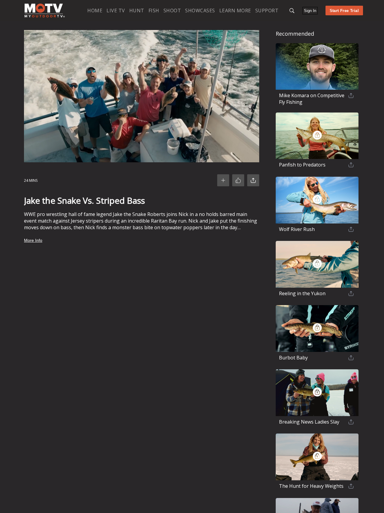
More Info (33, 240)
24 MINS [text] (31, 180)
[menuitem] (95, 10)
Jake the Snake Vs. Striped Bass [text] (84, 200)
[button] (292, 10)
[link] (45, 10)
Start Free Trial (344, 10)
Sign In (310, 10)
